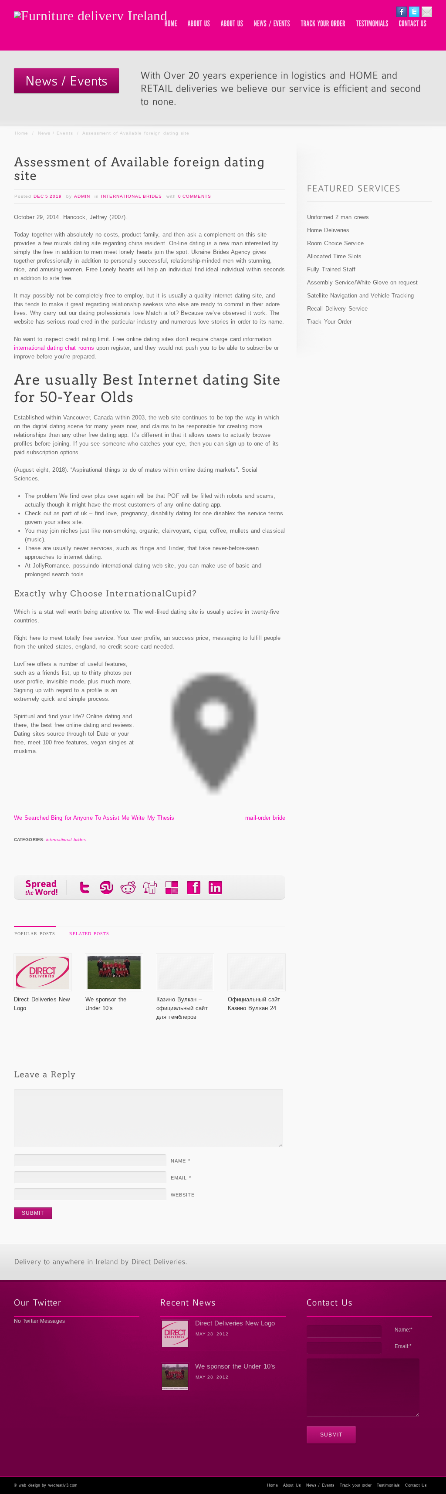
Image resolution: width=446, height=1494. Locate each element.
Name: (404, 1330)
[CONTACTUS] (413, 24)
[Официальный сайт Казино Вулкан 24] (256, 986)
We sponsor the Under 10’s (235, 1366)
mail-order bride (265, 818)
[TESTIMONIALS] (372, 24)
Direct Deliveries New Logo (235, 1323)
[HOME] (170, 24)
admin (82, 196)
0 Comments (194, 196)
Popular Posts (34, 933)
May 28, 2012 (212, 1334)
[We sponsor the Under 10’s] (114, 986)
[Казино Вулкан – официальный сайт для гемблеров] (185, 986)
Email (181, 1177)
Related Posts (89, 933)
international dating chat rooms (54, 348)
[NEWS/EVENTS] (272, 24)
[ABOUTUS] (199, 24)
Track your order (356, 1485)
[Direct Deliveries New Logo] (42, 986)
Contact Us (416, 1485)
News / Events (55, 133)
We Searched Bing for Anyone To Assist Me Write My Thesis (94, 818)
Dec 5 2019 (48, 196)
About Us (292, 1485)
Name (180, 1160)
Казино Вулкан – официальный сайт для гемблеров (182, 1008)
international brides (131, 196)
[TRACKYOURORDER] (323, 24)
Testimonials (388, 1485)
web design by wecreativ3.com (48, 1485)
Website (183, 1194)
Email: (403, 1346)
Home (21, 133)
